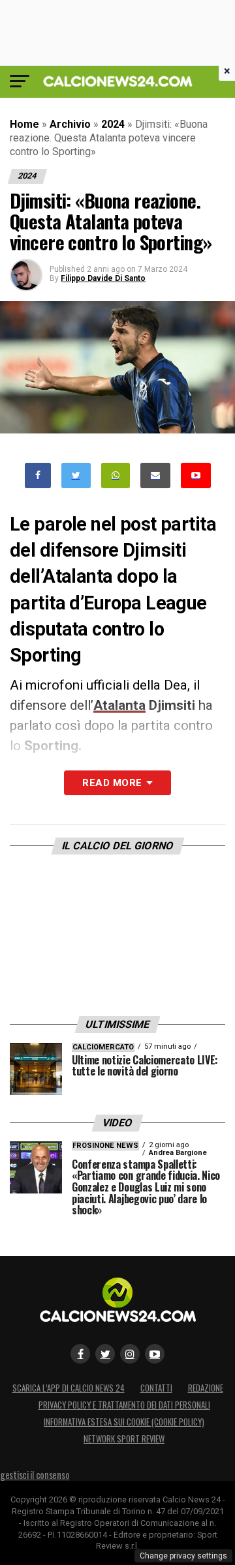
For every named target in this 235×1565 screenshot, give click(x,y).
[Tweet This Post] (76, 475)
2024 (113, 124)
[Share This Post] (115, 475)
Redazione (205, 1388)
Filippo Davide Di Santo (103, 278)
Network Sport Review (124, 1439)
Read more (112, 783)
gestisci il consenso (34, 1475)
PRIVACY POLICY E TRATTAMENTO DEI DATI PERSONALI (124, 1405)
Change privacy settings (183, 1555)
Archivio (70, 124)
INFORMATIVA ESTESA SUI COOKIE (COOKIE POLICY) (124, 1422)
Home (24, 124)
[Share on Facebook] (38, 475)
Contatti (156, 1388)
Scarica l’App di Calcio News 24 (68, 1388)
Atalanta (119, 705)
